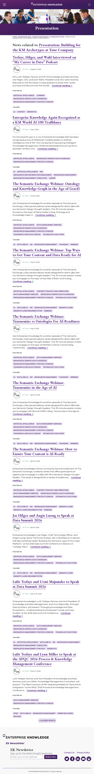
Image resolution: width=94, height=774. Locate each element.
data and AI (22, 244)
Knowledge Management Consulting (30, 178)
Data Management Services (49, 225)
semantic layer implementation (28, 311)
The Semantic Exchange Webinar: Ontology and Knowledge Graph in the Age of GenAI (46, 186)
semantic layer (66, 307)
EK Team (26, 69)
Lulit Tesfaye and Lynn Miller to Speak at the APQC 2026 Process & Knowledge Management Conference (44, 659)
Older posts (47, 720)
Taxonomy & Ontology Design (27, 234)
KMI (41, 172)
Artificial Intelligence (24, 95)
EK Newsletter (21, 749)
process (17, 716)
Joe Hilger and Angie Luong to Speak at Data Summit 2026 (43, 518)
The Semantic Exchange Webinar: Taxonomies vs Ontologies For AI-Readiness (46, 319)
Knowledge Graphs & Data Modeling (30, 99)
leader (52, 178)
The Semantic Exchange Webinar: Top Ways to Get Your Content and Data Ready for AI (47, 252)
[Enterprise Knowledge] (46, 4)
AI (14, 112)
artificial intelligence (27, 172)
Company (41, 95)
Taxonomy (63, 244)
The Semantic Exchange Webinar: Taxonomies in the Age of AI (38, 385)
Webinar (74, 244)
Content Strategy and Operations (53, 291)
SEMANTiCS (31, 112)
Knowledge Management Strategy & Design (33, 102)
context (21, 112)
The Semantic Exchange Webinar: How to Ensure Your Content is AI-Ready (45, 451)
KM (31, 244)
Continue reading (61, 85)
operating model (65, 713)
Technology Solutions (53, 234)
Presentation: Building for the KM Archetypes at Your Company (47, 47)
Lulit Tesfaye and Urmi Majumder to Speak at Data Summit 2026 (46, 584)
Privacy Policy (83, 753)
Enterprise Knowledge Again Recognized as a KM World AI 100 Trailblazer (46, 120)
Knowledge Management (65, 175)
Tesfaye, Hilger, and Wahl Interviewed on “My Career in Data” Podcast (44, 59)
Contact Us (69, 753)
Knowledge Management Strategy (29, 648)
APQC (16, 713)
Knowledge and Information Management (33, 175)
